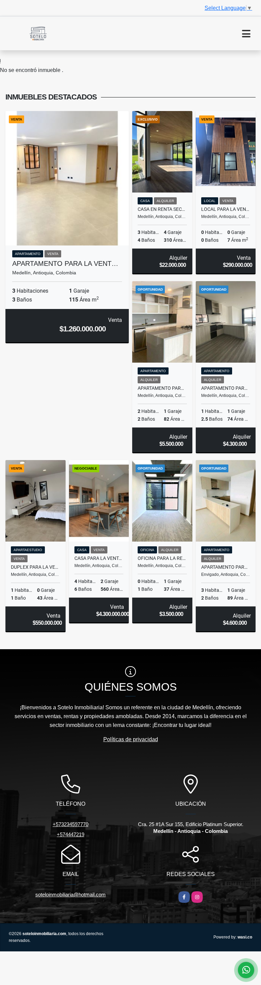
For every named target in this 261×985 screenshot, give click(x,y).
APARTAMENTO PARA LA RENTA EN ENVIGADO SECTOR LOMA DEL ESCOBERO (225, 567)
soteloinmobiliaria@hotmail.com (70, 894)
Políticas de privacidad (130, 739)
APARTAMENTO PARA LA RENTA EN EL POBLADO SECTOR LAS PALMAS (162, 388)
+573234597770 (70, 824)
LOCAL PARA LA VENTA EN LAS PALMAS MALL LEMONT (225, 209)
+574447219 (70, 834)
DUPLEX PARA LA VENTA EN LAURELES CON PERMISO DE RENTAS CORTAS (35, 567)
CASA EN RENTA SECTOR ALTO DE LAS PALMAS (162, 209)
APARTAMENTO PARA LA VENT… (65, 263)
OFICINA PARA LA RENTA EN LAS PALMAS (162, 558)
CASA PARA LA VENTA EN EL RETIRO (99, 558)
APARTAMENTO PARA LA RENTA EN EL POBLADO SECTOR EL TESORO (225, 388)
